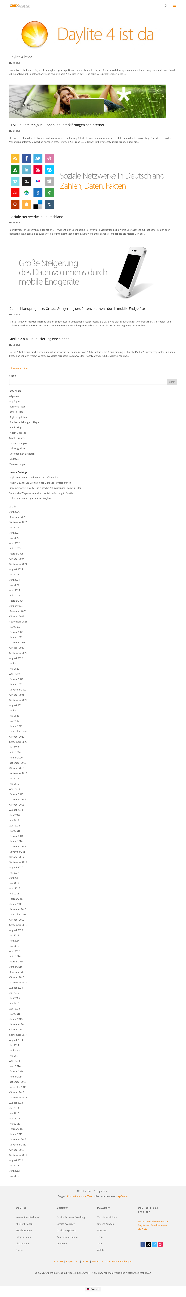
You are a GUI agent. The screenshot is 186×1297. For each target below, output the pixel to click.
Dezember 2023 (17, 611)
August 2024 (16, 569)
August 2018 (16, 809)
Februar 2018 (16, 836)
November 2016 (17, 914)
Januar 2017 (16, 904)
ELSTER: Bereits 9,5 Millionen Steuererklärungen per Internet (56, 124)
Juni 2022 (14, 663)
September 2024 (18, 564)
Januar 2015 (16, 1019)
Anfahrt (101, 1250)
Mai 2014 (14, 1055)
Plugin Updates (17, 432)
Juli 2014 (14, 1045)
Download (62, 1243)
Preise (19, 1250)
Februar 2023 (16, 632)
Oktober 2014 (16, 1029)
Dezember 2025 (17, 517)
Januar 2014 (16, 1076)
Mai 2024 (14, 585)
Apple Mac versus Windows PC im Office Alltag (34, 477)
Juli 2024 (14, 574)
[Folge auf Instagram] (160, 1244)
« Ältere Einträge (18, 368)
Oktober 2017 (16, 857)
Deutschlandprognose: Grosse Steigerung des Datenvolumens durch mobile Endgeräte (77, 308)
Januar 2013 (16, 1134)
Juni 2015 (14, 998)
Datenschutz (99, 1261)
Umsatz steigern (18, 443)
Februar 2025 (16, 553)
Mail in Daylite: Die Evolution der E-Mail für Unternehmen (40, 482)
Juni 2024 (14, 579)
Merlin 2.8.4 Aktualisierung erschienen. (39, 338)
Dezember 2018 (17, 799)
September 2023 (18, 621)
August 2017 (16, 867)
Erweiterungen (24, 1230)
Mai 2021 (14, 715)
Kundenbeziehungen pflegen (24, 422)
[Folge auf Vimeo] (154, 1244)
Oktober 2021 (16, 694)
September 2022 (18, 653)
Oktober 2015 (16, 977)
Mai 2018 (14, 820)
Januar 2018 (16, 841)
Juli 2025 (14, 527)
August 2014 (16, 1040)
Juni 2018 (14, 815)
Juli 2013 (14, 1108)
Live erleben (22, 1243)
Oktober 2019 (16, 768)
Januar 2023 (16, 637)
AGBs (85, 1261)
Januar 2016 (16, 966)
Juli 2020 (14, 747)
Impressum (72, 1261)
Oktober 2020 (16, 736)
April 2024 (14, 590)
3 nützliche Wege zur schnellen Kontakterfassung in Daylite (41, 493)
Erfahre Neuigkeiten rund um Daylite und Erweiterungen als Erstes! (153, 1225)
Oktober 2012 (16, 1149)
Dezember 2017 (17, 846)
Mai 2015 (14, 1003)
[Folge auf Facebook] (143, 1244)
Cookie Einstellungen (120, 1261)
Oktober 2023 (16, 616)
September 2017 (18, 862)
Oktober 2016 (16, 919)
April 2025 (14, 543)
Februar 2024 (16, 600)
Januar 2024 (16, 606)
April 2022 (14, 674)
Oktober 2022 (16, 647)
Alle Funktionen (24, 1224)
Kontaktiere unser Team (80, 1196)
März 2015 (14, 1013)
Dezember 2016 (17, 909)
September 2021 (18, 700)
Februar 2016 (16, 961)
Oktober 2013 (16, 1092)
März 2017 (14, 893)
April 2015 (14, 1008)
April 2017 (14, 888)
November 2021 (17, 689)
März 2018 (14, 830)
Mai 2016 (14, 945)
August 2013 (16, 1102)
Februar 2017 (16, 898)
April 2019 (14, 789)
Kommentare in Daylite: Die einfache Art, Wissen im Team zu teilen (45, 488)
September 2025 (18, 522)
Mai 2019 (14, 783)
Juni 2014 (14, 1050)
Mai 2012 (14, 1176)
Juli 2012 (14, 1165)
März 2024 (14, 595)
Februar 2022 (16, 679)
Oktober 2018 (16, 804)
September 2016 (18, 925)
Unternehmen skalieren (22, 453)
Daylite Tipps (16, 411)
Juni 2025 (14, 532)
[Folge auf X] (148, 1244)
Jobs (99, 1243)
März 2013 (14, 1123)
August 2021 (16, 705)
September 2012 (18, 1155)
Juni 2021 (14, 710)
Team (100, 1237)
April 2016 (14, 951)
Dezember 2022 (17, 642)
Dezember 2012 (17, 1139)
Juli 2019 (14, 778)
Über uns (102, 1230)
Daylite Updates (18, 417)
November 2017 (17, 851)
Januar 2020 (16, 757)
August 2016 (16, 930)
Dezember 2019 (17, 762)
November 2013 (17, 1087)
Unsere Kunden (105, 1224)
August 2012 (16, 1160)
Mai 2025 (14, 538)
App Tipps (14, 401)
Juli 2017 (14, 872)
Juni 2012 (14, 1170)
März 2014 (14, 1066)
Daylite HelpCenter (67, 1230)
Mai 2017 (14, 883)
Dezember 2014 (17, 1024)
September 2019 (18, 773)
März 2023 (14, 626)
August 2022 (16, 658)
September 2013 (18, 1097)
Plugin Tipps (16, 427)
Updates (14, 459)
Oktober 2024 (16, 558)
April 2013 (14, 1118)
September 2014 (18, 1034)
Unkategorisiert (18, 448)
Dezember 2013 (17, 1081)
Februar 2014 (16, 1071)
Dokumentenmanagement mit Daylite (30, 498)
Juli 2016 (14, 935)
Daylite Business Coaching (71, 1217)
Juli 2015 (14, 993)
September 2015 (18, 982)
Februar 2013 (16, 1129)
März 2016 (14, 956)
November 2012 (17, 1144)
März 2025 (14, 548)
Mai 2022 (14, 668)
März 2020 (14, 752)
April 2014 (14, 1061)
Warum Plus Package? (28, 1217)
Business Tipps (17, 406)
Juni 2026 (14, 511)
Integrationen (23, 1237)
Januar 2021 (16, 726)
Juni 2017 (14, 877)
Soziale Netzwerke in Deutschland (36, 216)
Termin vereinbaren (107, 1217)
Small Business (17, 438)
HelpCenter (122, 1196)
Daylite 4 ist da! (21, 56)
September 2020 (18, 742)
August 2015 (16, 987)
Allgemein (14, 396)
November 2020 (17, 731)
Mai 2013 (14, 1113)
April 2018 (14, 825)
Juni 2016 (14, 940)
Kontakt (58, 1261)
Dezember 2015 (17, 972)
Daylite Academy (66, 1224)
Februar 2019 (16, 794)
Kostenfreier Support (68, 1237)
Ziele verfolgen (17, 464)
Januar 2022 (16, 684)
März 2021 (14, 721)
